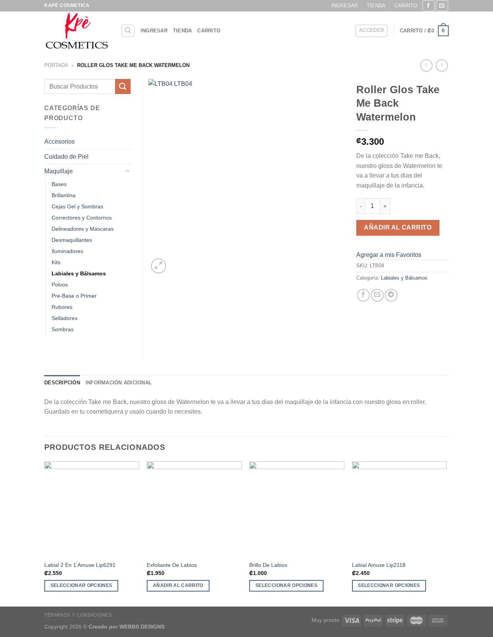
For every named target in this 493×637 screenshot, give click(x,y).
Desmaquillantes (72, 240)
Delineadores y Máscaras (83, 229)
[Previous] (44, 533)
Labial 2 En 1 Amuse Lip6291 (80, 565)
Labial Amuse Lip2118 (379, 565)
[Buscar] (128, 31)
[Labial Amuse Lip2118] (399, 509)
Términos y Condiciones (78, 615)
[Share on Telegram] (391, 295)
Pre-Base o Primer (74, 296)
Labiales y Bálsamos (404, 278)
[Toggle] (127, 171)
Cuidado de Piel (66, 156)
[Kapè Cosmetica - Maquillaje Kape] (76, 30)
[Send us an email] (442, 5)
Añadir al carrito (397, 227)
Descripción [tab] (62, 383)
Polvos (60, 285)
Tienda (376, 5)
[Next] (446, 533)
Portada (56, 65)
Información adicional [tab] (119, 383)
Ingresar (344, 5)
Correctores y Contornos (82, 218)
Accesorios (59, 141)
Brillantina (63, 195)
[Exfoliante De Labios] (194, 509)
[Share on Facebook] (363, 295)
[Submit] (123, 86)
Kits (56, 262)
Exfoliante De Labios (172, 565)
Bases (59, 184)
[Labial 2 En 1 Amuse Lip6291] (91, 509)
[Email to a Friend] (377, 295)
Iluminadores (67, 251)
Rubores (62, 307)
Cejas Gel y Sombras (77, 206)
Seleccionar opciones (81, 585)
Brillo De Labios (268, 565)
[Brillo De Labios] (296, 509)
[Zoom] (158, 265)
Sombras (63, 329)
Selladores (64, 318)
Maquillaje (58, 171)
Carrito (406, 5)
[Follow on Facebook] (428, 5)
